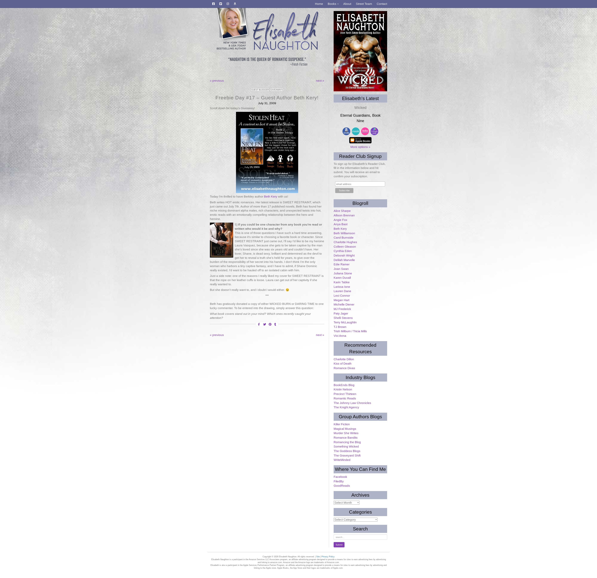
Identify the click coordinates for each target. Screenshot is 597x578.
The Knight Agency (346, 407)
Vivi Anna (340, 335)
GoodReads (342, 485)
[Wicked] (360, 51)
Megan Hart (341, 300)
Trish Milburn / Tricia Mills (350, 331)
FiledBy (339, 481)
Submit (339, 544)
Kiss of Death (343, 363)
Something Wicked (346, 446)
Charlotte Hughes (345, 242)
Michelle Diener (344, 304)
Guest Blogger (260, 90)
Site (318, 556)
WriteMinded (342, 459)
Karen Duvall (342, 277)
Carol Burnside (344, 237)
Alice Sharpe (342, 210)
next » (320, 80)
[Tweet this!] (264, 324)
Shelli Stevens (343, 317)
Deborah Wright (344, 255)
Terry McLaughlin (345, 322)
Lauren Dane (342, 291)
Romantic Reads (345, 398)
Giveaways (277, 90)
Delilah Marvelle (344, 260)
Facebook (340, 476)
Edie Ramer (341, 264)
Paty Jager (341, 313)
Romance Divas (344, 368)
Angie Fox (340, 219)
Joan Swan (341, 268)
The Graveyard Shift (347, 455)
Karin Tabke (342, 282)
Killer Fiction (342, 424)
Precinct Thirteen (345, 394)
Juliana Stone (343, 273)
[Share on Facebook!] (259, 324)
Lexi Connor (342, 295)
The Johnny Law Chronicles (352, 403)
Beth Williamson (344, 233)
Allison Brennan (344, 215)
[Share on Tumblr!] (275, 324)
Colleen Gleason (345, 246)
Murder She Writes (346, 433)
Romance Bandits (346, 437)
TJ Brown (340, 327)
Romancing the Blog (347, 442)
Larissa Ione (342, 286)
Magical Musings (345, 428)
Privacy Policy (328, 556)
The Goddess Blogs (347, 451)
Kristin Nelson (343, 389)
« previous (217, 80)
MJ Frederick (342, 309)
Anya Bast (340, 224)
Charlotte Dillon (344, 359)
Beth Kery (271, 196)
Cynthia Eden (343, 251)
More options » (360, 147)
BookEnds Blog (344, 385)
